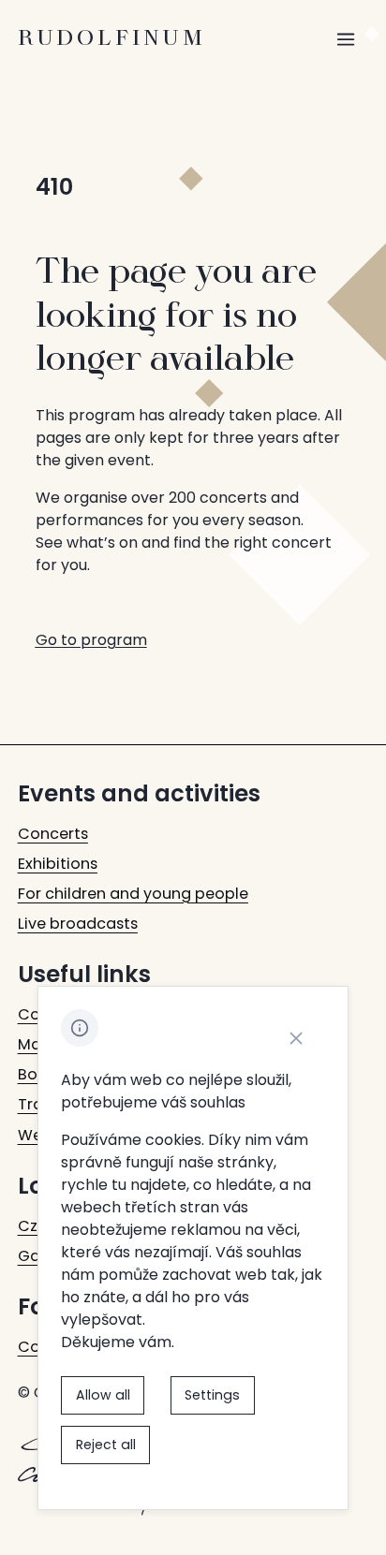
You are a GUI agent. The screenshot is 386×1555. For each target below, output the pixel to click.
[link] (53, 834)
